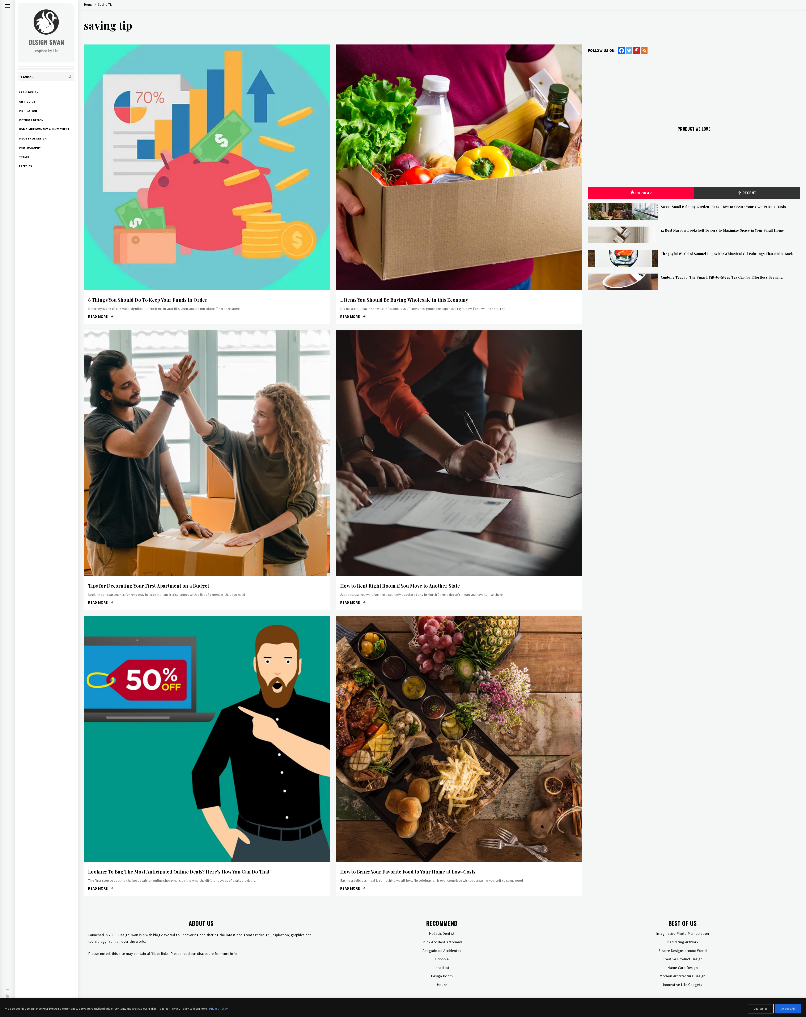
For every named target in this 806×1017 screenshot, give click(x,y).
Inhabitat (441, 967)
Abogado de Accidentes (442, 950)
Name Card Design (682, 967)
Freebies (25, 166)
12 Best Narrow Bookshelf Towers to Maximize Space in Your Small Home (722, 230)
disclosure (205, 953)
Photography (30, 148)
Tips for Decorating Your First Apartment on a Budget (148, 586)
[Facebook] (621, 50)
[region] (403, 1007)
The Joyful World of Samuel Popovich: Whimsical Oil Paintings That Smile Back (727, 254)
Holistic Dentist (442, 933)
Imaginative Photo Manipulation (682, 933)
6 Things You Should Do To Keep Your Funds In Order (147, 300)
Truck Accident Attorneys (442, 942)
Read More (207, 167)
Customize (761, 1008)
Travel (24, 157)
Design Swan (46, 42)
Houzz (442, 984)
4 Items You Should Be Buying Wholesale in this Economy (404, 300)
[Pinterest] (636, 50)
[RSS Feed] (644, 50)
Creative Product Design (683, 959)
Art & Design (28, 92)
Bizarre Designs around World (682, 950)
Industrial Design (33, 138)
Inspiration (28, 111)
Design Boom (442, 976)
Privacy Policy (218, 1008)
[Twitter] (629, 50)
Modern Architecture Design (682, 976)
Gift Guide (27, 101)
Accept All (788, 1008)
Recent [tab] (749, 192)
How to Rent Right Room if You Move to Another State (400, 586)
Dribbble (442, 959)
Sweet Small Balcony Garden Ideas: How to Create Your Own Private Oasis (723, 207)
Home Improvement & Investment (44, 129)
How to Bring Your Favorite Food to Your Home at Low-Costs (408, 871)
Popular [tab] (643, 192)
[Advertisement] (694, 87)
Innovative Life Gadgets (682, 984)
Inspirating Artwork (683, 942)
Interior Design (31, 120)
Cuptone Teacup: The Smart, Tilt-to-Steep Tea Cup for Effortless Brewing (722, 277)
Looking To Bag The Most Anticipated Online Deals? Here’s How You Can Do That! (179, 871)
